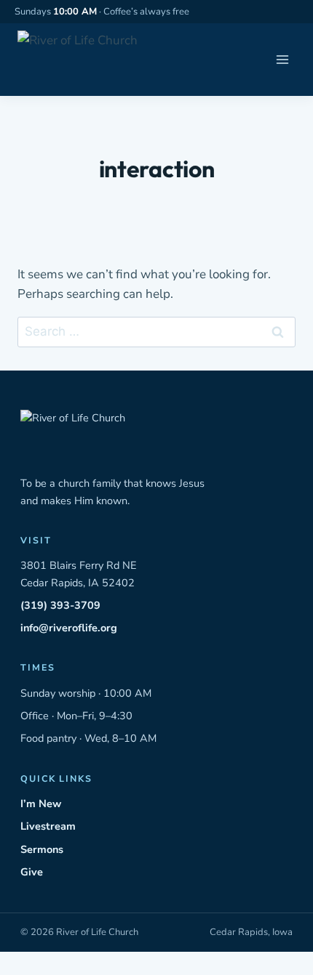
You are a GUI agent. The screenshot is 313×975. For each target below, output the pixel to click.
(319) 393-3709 (60, 605)
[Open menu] (282, 60)
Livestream (48, 826)
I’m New (40, 803)
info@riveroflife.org (68, 627)
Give (31, 872)
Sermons (41, 849)
